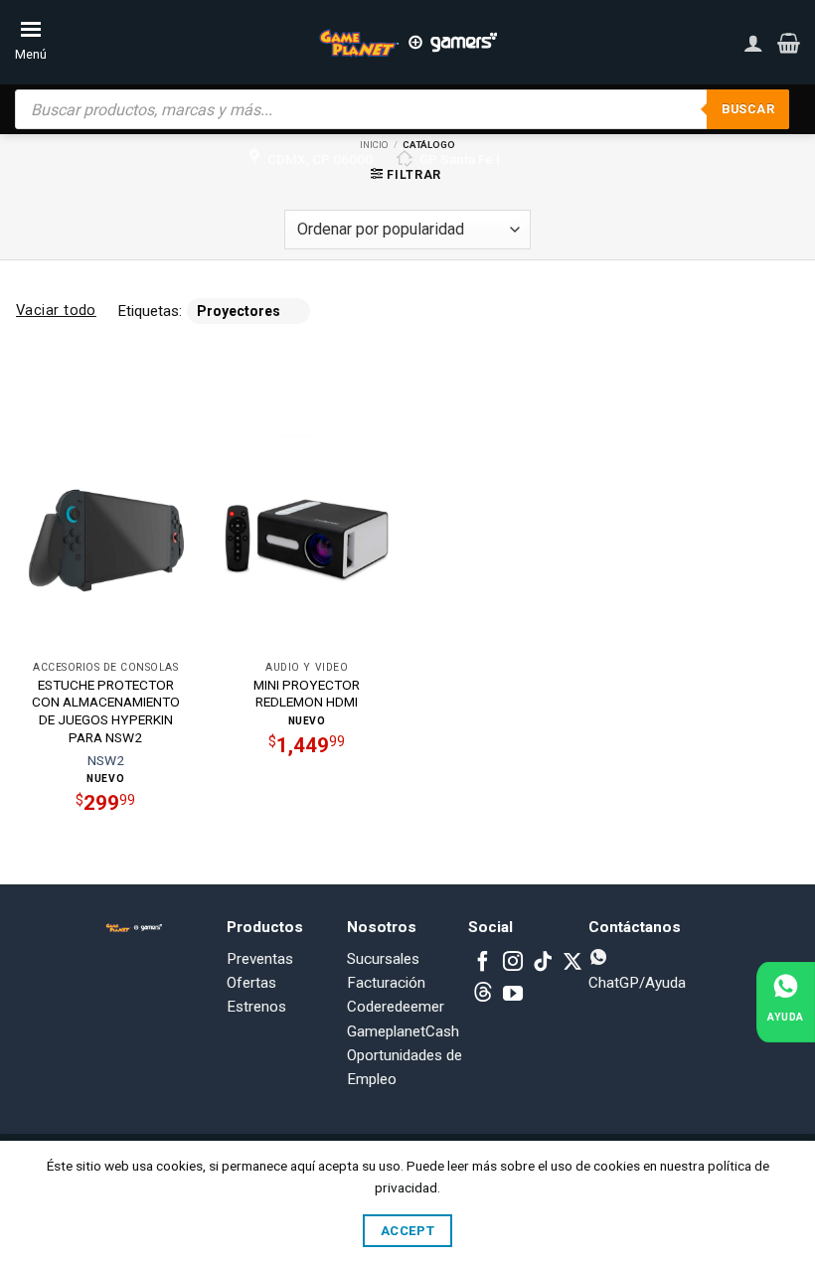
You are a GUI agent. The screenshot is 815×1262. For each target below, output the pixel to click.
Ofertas (251, 983)
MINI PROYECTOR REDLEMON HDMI (306, 693)
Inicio (374, 144)
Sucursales (383, 959)
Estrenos (256, 1007)
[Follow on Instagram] (513, 963)
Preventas (260, 959)
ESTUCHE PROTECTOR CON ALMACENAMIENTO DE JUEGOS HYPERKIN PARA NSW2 (106, 711)
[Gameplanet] (407, 43)
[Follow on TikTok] (543, 963)
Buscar (748, 108)
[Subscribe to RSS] (483, 995)
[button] (788, 43)
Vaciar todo (56, 310)
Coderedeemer (395, 1007)
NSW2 (105, 760)
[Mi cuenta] (753, 43)
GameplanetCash (403, 1031)
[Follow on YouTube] (513, 995)
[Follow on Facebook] (483, 963)
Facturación (386, 983)
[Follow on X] (572, 963)
